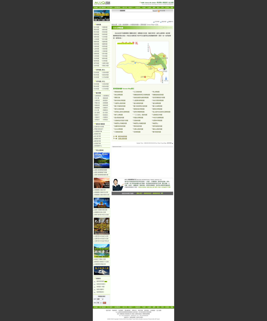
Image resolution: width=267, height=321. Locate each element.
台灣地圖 (104, 61)
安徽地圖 (96, 53)
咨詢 (162, 7)
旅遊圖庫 (125, 24)
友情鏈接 (152, 310)
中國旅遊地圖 (134, 24)
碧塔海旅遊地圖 (157, 126)
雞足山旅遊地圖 (157, 129)
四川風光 (105, 112)
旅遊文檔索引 (100, 289)
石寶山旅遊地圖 (138, 129)
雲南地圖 (96, 29)
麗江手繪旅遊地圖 (120, 106)
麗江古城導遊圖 (157, 106)
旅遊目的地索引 (101, 284)
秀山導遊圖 (156, 92)
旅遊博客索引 (100, 292)
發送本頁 (164, 21)
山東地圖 (96, 51)
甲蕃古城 (97, 103)
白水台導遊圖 (119, 129)
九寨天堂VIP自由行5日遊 (101, 238)
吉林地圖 (96, 65)
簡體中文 (171, 21)
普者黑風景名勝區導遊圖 (141, 97)
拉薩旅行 (105, 108)
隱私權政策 (127, 310)
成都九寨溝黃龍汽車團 (100, 172)
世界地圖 (98, 70)
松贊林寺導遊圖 (157, 120)
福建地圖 (104, 41)
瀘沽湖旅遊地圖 (138, 103)
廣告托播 (140, 310)
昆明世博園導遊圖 (139, 112)
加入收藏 (170, 2)
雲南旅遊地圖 (119, 92)
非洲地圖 (96, 77)
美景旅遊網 (132, 317)
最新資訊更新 (100, 281)
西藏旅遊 (137, 7)
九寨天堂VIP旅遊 (99, 126)
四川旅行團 (97, 136)
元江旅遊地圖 (138, 92)
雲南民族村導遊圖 (139, 109)
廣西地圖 (104, 29)
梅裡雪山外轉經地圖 (121, 123)
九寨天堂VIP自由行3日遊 (101, 236)
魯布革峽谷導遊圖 (120, 100)
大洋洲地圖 (105, 77)
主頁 (119, 24)
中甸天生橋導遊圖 (158, 117)
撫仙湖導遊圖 (119, 94)
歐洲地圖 (96, 75)
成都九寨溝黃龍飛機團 (100, 170)
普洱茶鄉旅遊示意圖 (159, 97)
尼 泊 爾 (97, 110)
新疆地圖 (96, 34)
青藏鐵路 (97, 108)
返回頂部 (169, 143)
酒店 (158, 7)
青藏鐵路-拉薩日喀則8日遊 (101, 195)
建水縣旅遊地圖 (119, 117)
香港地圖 (96, 61)
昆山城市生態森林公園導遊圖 (161, 112)
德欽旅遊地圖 (138, 126)
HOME (142, 2)
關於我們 (108, 310)
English (154, 2)
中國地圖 (98, 24)
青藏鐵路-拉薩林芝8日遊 (101, 192)
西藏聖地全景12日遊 (100, 212)
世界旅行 (97, 120)
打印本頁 (157, 21)
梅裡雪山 (155, 123)
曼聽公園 (117, 97)
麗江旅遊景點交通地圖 (140, 106)
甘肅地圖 (96, 46)
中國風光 (105, 117)
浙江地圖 (104, 39)
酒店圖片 (105, 100)
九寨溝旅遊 (117, 7)
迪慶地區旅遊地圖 (120, 126)
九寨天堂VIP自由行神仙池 (101, 241)
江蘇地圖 (104, 51)
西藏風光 (105, 110)
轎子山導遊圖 (119, 115)
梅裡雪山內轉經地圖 (140, 123)
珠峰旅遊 (105, 105)
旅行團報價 (102, 7)
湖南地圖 (96, 37)
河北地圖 (104, 56)
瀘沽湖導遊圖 (157, 103)
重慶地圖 (104, 44)
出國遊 (149, 7)
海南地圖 (96, 44)
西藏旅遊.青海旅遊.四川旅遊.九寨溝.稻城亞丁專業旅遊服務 (135, 314)
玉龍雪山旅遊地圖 (120, 103)
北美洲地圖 (105, 72)
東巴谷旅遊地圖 (119, 109)
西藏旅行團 (97, 138)
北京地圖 (104, 37)
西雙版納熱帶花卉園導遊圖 (142, 94)
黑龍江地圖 (105, 65)
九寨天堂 (124, 7)
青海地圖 (104, 32)
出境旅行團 (97, 143)
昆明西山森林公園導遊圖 (122, 112)
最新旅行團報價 (100, 124)
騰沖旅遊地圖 (157, 132)
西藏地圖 (104, 27)
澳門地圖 (96, 63)
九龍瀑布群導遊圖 (139, 100)
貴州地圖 (96, 32)
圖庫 (172, 7)
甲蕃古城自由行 (98, 129)
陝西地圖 (104, 34)
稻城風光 (105, 115)
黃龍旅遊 (105, 98)
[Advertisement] (142, 16)
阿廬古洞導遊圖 (138, 117)
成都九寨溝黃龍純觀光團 (101, 175)
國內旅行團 (97, 141)
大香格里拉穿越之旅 (100, 264)
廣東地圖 (96, 41)
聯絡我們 (165, 2)
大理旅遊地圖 (119, 132)
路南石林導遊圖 (157, 109)
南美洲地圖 (105, 75)
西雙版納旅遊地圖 (158, 94)
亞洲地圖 (96, 72)
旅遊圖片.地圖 (100, 286)
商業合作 (134, 310)
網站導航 (159, 2)
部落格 (167, 7)
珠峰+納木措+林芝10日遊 (101, 214)
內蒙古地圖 (105, 63)
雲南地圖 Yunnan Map (147, 24)
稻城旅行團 (97, 134)
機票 (154, 7)
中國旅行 (97, 117)
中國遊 (144, 7)
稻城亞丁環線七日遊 (100, 259)
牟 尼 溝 (97, 98)
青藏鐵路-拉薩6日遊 (100, 190)
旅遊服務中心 (98, 146)
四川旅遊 (109, 7)
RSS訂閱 (162, 10)
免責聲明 (120, 310)
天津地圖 (96, 58)
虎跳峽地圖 (137, 120)
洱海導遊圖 (137, 132)
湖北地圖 (104, 53)
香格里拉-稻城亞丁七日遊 (101, 262)
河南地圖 (104, 49)
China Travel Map (161, 143)
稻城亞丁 (131, 7)
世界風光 (105, 120)
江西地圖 (96, 56)
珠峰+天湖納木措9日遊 (100, 210)
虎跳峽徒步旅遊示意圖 (121, 120)
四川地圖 (96, 27)
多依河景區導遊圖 (158, 100)
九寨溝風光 (106, 96)
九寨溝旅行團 (98, 131)
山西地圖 (96, 49)
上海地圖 (96, 39)
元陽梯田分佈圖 (157, 115)
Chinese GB (148, 2)
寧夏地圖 (104, 46)
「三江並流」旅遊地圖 (140, 115)
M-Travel (157, 319)
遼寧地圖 (104, 58)
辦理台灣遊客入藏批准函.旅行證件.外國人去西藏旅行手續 (154, 187)
